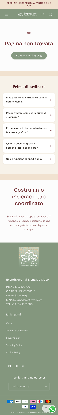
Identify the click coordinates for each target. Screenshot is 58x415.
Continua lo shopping (29, 55)
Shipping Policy (14, 345)
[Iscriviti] (45, 386)
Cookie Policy (13, 352)
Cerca (9, 323)
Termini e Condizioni (17, 330)
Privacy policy (13, 337)
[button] (6, 14)
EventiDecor (24, 412)
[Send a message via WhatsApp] (52, 409)
